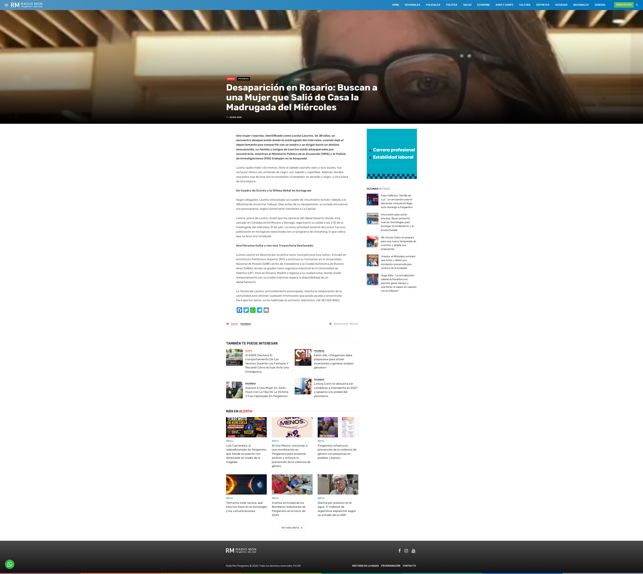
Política (451, 5)
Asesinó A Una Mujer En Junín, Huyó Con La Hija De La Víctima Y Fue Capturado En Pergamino (266, 392)
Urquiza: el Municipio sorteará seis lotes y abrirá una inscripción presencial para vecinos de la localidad (398, 262)
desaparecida (341, 324)
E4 (299, 565)
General (600, 5)
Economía (483, 5)
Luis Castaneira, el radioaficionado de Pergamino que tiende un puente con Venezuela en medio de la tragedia (246, 454)
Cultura (524, 5)
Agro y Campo (504, 5)
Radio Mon (236, 117)
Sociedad (561, 5)
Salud (467, 5)
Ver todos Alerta (290, 527)
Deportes (542, 5)
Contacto (409, 565)
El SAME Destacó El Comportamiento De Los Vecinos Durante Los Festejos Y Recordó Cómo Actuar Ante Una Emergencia (267, 363)
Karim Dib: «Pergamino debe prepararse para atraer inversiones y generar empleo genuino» (333, 361)
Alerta (230, 79)
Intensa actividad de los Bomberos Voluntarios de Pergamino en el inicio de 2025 (289, 509)
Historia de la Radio (365, 565)
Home (395, 5)
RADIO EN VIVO (624, 4)
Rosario (354, 324)
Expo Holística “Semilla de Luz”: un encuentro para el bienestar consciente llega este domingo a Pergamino (397, 201)
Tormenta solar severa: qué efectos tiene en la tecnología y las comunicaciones (246, 507)
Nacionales (581, 5)
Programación (390, 565)
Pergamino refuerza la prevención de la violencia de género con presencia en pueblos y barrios (337, 452)
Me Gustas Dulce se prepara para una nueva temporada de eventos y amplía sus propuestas (398, 243)
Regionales (412, 5)
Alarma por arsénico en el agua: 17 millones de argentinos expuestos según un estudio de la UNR (337, 509)
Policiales (433, 5)
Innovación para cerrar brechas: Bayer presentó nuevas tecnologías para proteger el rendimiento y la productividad (397, 222)
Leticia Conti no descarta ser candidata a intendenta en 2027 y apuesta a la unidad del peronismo (336, 390)
